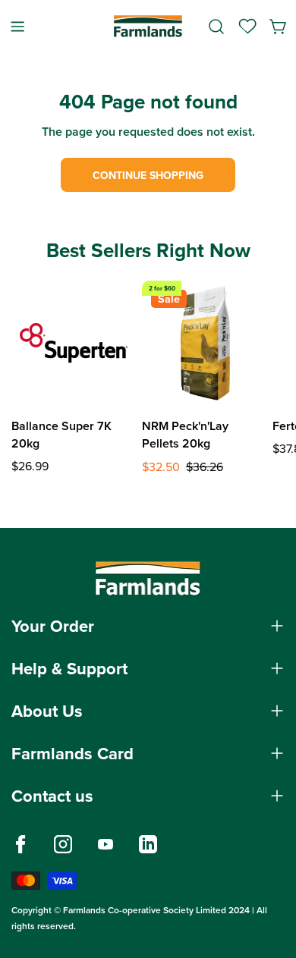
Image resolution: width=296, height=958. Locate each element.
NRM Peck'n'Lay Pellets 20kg (185, 434)
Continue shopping (148, 175)
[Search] (216, 26)
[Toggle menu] (17, 26)
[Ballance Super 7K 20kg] (73, 343)
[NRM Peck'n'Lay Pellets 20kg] (204, 343)
